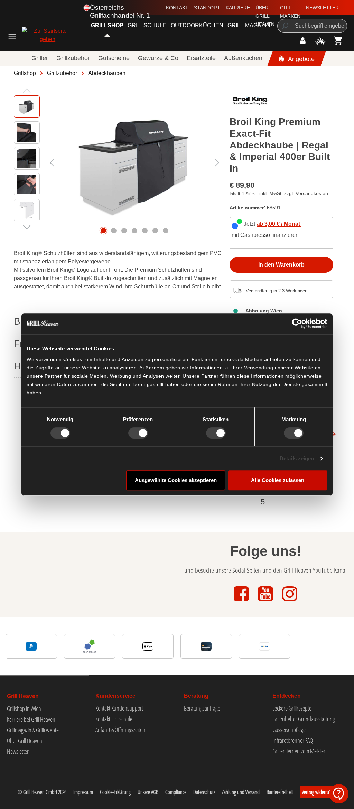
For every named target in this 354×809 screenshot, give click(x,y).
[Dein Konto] (302, 40)
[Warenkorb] (338, 40)
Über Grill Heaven (264, 16)
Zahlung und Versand (241, 792)
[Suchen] (284, 26)
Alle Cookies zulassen (277, 480)
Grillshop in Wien (24, 708)
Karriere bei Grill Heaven (31, 719)
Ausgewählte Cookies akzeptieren (176, 480)
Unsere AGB (148, 792)
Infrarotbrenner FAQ (292, 740)
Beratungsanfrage (202, 708)
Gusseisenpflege (289, 729)
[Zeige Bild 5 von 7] (145, 230)
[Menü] (12, 36)
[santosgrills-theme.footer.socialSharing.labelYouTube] (266, 602)
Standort (207, 7)
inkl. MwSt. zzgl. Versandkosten (293, 193)
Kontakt (177, 7)
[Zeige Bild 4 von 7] (134, 230)
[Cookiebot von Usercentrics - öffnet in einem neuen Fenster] (297, 323)
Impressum (83, 792)
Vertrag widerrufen (318, 792)
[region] (118, 162)
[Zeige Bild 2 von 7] (114, 230)
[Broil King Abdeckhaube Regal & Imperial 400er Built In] (134, 163)
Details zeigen (297, 458)
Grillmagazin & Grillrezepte (33, 730)
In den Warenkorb (281, 265)
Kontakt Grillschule (113, 719)
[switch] (138, 433)
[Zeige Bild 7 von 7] (165, 230)
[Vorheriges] (52, 163)
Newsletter (322, 7)
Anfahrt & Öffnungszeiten (120, 729)
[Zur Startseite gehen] (37, 35)
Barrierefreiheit (280, 792)
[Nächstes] (217, 163)
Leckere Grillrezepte (291, 708)
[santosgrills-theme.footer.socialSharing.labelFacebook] (242, 602)
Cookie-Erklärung (115, 792)
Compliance (175, 792)
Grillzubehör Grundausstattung (303, 719)
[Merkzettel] (320, 40)
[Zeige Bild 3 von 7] (124, 230)
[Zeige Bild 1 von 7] (103, 230)
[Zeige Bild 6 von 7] (155, 230)
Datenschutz (204, 792)
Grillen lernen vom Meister (298, 751)
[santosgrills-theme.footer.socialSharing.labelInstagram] (289, 602)
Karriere (238, 7)
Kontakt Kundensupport (119, 708)
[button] (338, 793)
